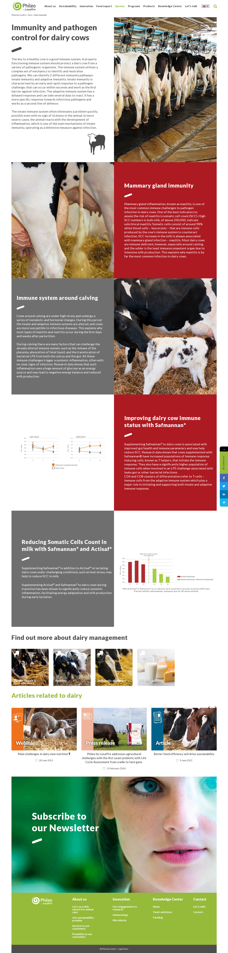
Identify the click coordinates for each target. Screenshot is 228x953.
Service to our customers (81, 927)
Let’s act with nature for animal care (82, 909)
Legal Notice (123, 949)
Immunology (120, 915)
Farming (158, 917)
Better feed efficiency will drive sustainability (114, 754)
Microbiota (119, 920)
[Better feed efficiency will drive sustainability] (114, 729)
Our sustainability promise (83, 919)
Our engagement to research (125, 908)
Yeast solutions (162, 912)
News (156, 906)
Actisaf (100, 549)
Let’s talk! (199, 906)
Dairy (30, 15)
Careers (198, 912)
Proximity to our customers (82, 935)
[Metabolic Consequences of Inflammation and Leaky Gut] (184, 729)
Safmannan (169, 425)
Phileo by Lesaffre (18, 15)
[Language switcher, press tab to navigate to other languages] (205, 6)
